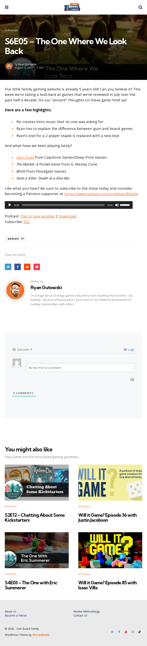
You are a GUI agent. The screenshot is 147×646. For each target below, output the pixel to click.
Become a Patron (16, 615)
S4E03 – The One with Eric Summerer (31, 585)
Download (68, 216)
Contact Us (80, 615)
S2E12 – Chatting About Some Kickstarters (35, 517)
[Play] (10, 205)
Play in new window (37, 216)
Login (131, 349)
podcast (16, 238)
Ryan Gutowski (27, 64)
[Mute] (117, 205)
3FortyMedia (40, 635)
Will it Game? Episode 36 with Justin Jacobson (107, 517)
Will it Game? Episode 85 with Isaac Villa (107, 585)
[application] (69, 205)
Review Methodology (87, 611)
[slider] (125, 204)
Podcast (13, 30)
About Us (10, 611)
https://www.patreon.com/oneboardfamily (101, 193)
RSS (27, 221)
